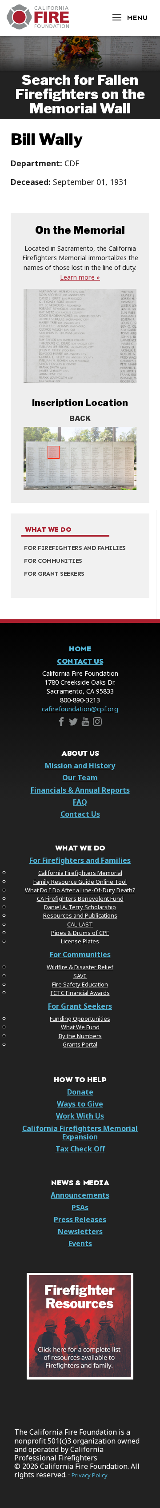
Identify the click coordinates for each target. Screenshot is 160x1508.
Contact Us (80, 661)
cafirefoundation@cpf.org (80, 709)
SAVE (80, 976)
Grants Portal (80, 1044)
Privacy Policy (90, 1475)
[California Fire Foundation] (38, 27)
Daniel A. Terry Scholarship (80, 907)
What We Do (48, 529)
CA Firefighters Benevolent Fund (80, 898)
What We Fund (80, 1027)
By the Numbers (80, 1036)
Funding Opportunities (80, 1019)
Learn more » (80, 277)
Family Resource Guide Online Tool (80, 882)
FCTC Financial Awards (80, 993)
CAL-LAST (80, 924)
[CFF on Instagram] (97, 723)
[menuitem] (80, 548)
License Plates (80, 941)
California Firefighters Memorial (80, 873)
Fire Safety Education (80, 984)
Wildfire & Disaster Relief (80, 967)
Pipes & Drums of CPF (80, 933)
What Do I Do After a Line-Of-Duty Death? (80, 890)
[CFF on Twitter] (73, 723)
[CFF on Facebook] (61, 723)
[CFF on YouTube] (85, 723)
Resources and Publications (80, 915)
